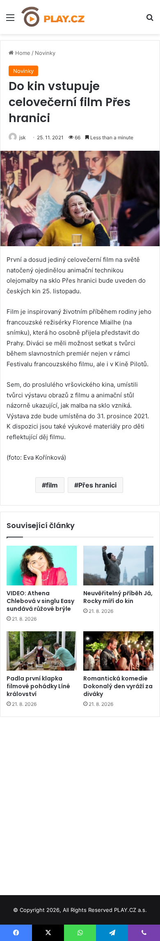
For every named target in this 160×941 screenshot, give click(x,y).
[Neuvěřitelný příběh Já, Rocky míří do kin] (118, 565)
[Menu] (10, 20)
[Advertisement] (80, 803)
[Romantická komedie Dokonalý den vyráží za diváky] (118, 651)
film (52, 485)
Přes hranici (97, 485)
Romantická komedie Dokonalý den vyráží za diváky (118, 686)
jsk (22, 137)
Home (22, 53)
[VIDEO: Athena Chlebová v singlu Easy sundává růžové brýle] (42, 565)
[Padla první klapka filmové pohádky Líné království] (42, 651)
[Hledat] (150, 20)
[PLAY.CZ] (53, 17)
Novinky (45, 53)
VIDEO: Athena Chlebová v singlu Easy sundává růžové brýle (40, 601)
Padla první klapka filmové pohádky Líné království (38, 686)
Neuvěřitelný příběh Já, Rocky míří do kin (118, 597)
